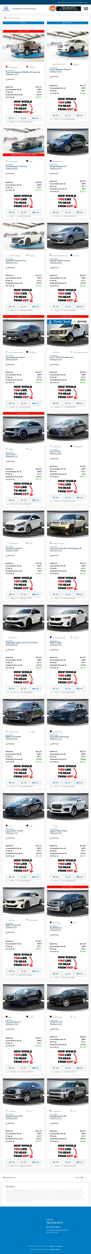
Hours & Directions (68, 9)
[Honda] (6, 8)
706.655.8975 (68, 8)
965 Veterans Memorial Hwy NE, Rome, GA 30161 (73, 2)
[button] (43, 48)
